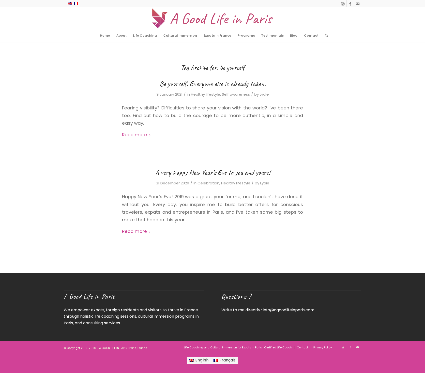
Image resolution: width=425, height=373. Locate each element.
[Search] (325, 36)
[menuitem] (105, 36)
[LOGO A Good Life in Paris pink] (212, 18)
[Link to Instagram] (342, 3)
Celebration (208, 183)
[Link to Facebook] (350, 3)
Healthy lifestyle (205, 94)
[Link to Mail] (357, 3)
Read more (134, 135)
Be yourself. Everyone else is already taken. (212, 83)
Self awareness (236, 94)
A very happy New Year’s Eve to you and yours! (212, 172)
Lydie (264, 94)
